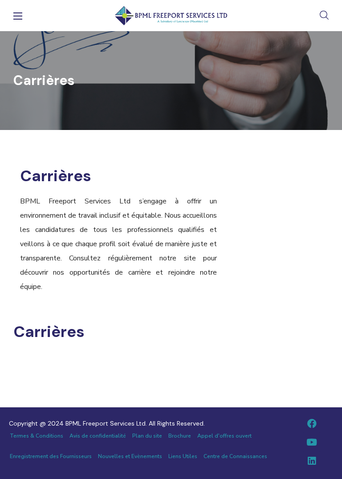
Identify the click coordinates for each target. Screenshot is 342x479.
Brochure (179, 435)
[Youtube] (311, 442)
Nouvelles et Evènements (130, 456)
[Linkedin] (311, 460)
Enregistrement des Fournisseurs (51, 456)
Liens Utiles (182, 456)
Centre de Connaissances (235, 456)
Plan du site (147, 435)
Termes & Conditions (36, 435)
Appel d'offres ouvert (224, 435)
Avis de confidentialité (97, 435)
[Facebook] (311, 423)
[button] (324, 15)
